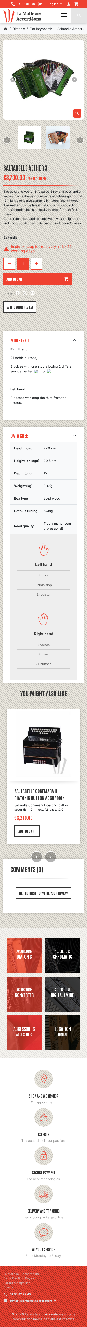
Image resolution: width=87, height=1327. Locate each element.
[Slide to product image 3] (58, 137)
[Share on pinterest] (32, 293)
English (53, 4)
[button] (79, 16)
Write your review (20, 307)
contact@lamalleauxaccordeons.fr (33, 1300)
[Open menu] (64, 15)
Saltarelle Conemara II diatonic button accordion (39, 794)
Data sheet (20, 435)
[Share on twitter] (25, 293)
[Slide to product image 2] (29, 137)
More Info (19, 340)
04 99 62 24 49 (20, 1294)
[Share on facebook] (17, 293)
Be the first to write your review (43, 893)
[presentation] (6, 140)
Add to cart (37, 279)
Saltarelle (10, 237)
